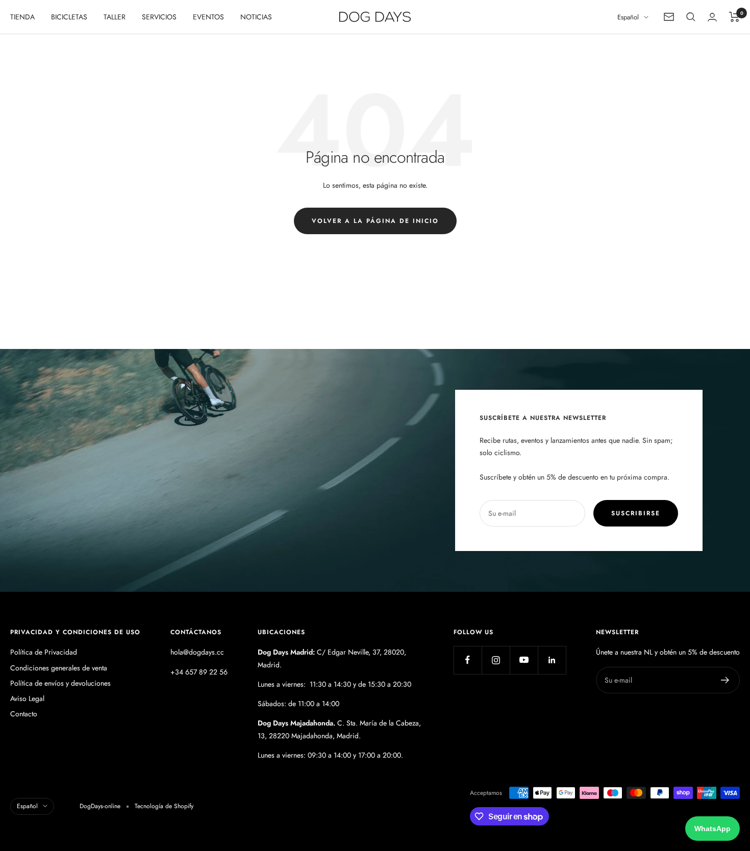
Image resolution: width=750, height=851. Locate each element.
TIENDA (22, 17)
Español (628, 17)
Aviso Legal (27, 698)
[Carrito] (734, 17)
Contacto (23, 714)
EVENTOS (208, 17)
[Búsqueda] (690, 16)
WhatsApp (712, 828)
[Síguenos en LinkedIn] (552, 660)
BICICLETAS (69, 17)
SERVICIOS (159, 17)
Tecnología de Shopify (164, 806)
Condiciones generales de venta (58, 668)
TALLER (115, 17)
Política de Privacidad (43, 652)
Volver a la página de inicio (375, 221)
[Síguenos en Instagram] (496, 660)
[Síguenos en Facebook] (468, 660)
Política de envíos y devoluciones (60, 683)
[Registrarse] (725, 680)
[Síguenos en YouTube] (524, 660)
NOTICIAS (256, 17)
